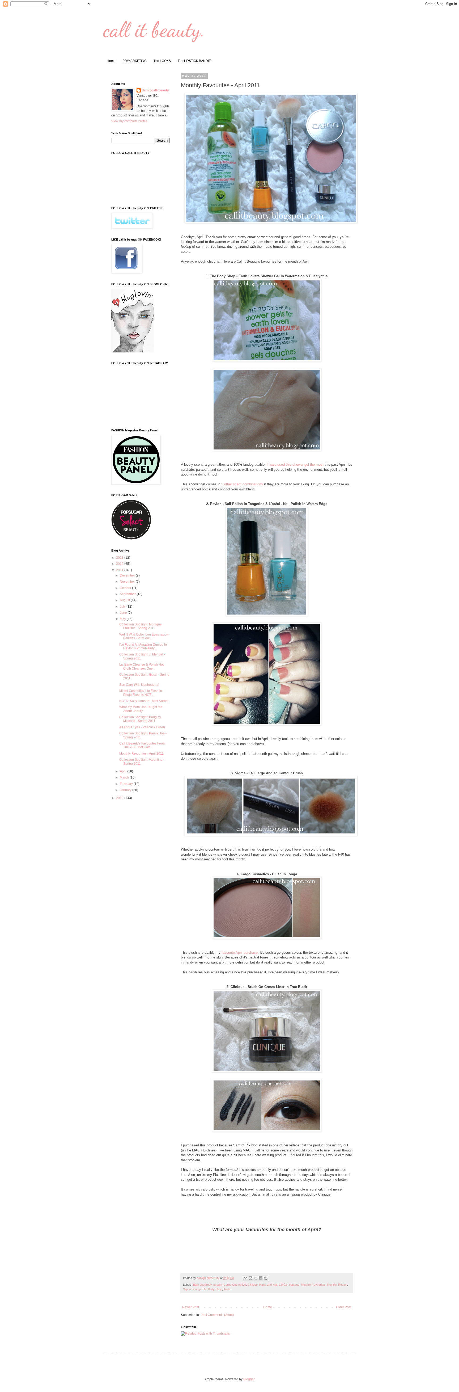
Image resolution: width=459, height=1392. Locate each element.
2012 (120, 564)
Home (111, 61)
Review (332, 1284)
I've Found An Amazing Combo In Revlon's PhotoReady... (143, 646)
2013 (120, 558)
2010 (120, 798)
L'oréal (283, 1284)
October (126, 588)
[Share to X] (255, 1278)
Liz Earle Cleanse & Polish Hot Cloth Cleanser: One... (141, 666)
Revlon (342, 1284)
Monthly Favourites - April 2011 (141, 753)
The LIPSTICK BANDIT (194, 61)
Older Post (343, 1307)
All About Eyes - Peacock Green (142, 727)
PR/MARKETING (134, 61)
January (126, 790)
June (124, 613)
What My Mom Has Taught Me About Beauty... (140, 709)
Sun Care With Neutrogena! (139, 685)
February (127, 784)
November (128, 581)
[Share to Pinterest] (265, 1278)
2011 (120, 570)
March (125, 777)
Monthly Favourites (313, 1284)
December (128, 575)
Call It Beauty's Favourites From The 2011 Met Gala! (142, 745)
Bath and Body (202, 1284)
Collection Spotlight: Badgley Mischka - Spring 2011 (140, 719)
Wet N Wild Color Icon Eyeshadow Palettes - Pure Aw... (144, 636)
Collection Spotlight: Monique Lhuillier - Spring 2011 (140, 626)
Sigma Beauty (192, 1289)
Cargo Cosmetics (234, 1284)
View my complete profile (129, 121)
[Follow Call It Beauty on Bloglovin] (132, 351)
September (128, 594)
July (123, 606)
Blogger (248, 1379)
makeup (294, 1284)
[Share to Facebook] (260, 1278)
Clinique (253, 1284)
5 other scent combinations (242, 484)
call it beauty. (154, 29)
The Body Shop (212, 1289)
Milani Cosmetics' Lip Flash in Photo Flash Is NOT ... (140, 692)
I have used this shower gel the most (295, 464)
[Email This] (245, 1278)
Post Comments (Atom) (217, 1315)
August (125, 600)
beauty (217, 1284)
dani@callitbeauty (155, 90)
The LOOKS (162, 61)
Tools (227, 1289)
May (123, 619)
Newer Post (190, 1307)
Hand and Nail (268, 1284)
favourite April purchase (240, 952)
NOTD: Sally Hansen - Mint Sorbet (143, 701)
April (123, 771)
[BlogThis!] (250, 1278)
